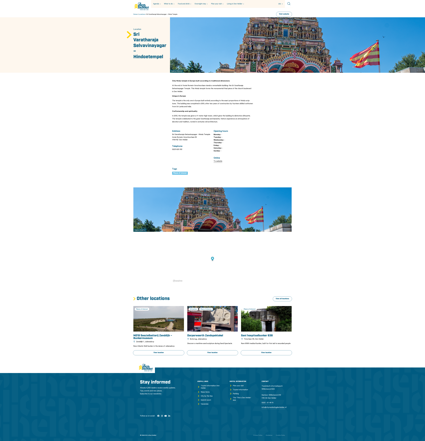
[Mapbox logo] (178, 281)
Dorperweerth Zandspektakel (205, 335)
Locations (142, 14)
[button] (156, 4)
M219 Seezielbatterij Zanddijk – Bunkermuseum (152, 337)
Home (135, 14)
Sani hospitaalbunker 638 (257, 335)
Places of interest (180, 173)
